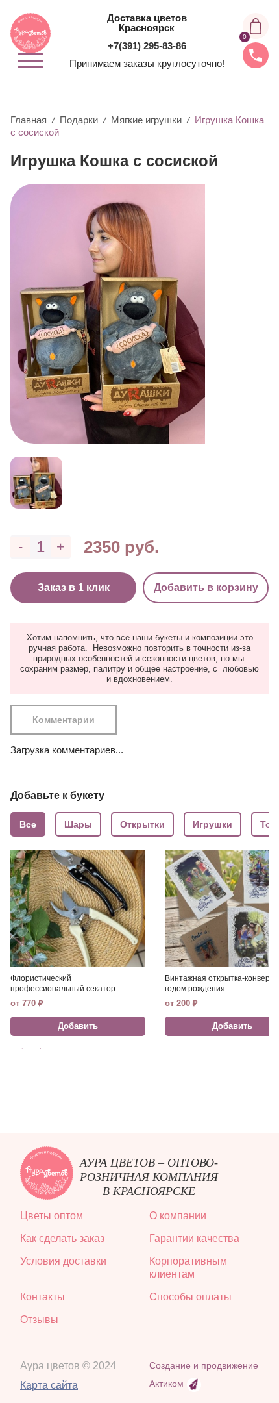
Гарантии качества (194, 1238)
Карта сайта (49, 1385)
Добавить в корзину (206, 587)
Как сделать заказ (62, 1238)
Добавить (78, 1026)
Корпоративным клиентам (188, 1268)
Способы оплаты (190, 1296)
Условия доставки (63, 1261)
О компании (177, 1215)
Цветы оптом (51, 1215)
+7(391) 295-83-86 (147, 46)
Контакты (42, 1296)
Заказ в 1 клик (74, 587)
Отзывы (39, 1319)
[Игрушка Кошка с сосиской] (134, 314)
